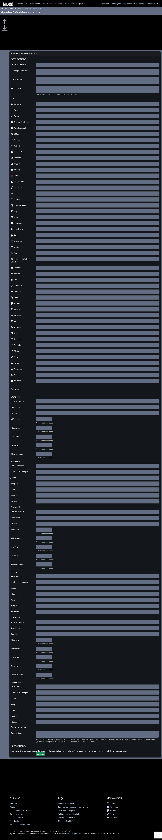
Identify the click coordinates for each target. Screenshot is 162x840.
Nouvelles (58, 4)
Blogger (16, 163)
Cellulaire (14, 445)
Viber (13, 489)
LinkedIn (17, 268)
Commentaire (16, 733)
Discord (16, 199)
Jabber (13, 477)
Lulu (15, 279)
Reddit (16, 321)
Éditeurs (18, 8)
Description (17, 79)
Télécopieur (15, 428)
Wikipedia (17, 369)
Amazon (16, 140)
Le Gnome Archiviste (45, 831)
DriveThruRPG (19, 205)
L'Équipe (13, 807)
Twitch (16, 357)
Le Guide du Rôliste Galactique (20, 260)
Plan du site (14, 821)
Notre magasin (77, 4)
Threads (17, 345)
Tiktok (16, 351)
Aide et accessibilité (66, 803)
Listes (37, 4)
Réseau (142, 3)
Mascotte (151, 4)
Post (19, 315)
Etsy (15, 211)
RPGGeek (17, 327)
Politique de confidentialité (69, 814)
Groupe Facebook (21, 122)
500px (16, 134)
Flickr (15, 217)
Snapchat (17, 339)
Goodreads (18, 223)
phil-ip (25, 834)
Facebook (113, 807)
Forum (16, 116)
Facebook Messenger (19, 471)
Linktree (16, 274)
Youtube (17, 381)
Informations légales (66, 810)
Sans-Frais (15, 436)
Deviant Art (18, 187)
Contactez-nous (130, 4)
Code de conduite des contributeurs (73, 807)
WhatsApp (15, 501)
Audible (16, 146)
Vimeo (16, 363)
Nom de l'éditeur (19, 65)
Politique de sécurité (66, 817)
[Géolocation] (157, 3)
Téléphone (15, 419)
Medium (17, 291)
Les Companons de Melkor (21, 810)
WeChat (14, 495)
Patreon (16, 303)
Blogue (16, 110)
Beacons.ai (17, 152)
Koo (15, 253)
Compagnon (116, 4)
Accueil (20, 4)
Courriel (14, 413)
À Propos (13, 803)
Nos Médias (47, 4)
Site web (17, 104)
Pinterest (17, 309)
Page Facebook (19, 128)
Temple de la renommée (20, 824)
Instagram (17, 241)
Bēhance (17, 158)
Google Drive (19, 229)
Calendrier (29, 4)
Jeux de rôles (16, 88)
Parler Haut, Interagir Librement (72, 834)
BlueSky (16, 169)
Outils (66, 4)
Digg (15, 193)
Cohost (16, 175)
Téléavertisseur (17, 454)
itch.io (16, 247)
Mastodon (17, 285)
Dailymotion (18, 181)
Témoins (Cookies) (65, 821)
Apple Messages (17, 466)
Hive (15, 235)
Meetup (16, 297)
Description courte (20, 71)
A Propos (105, 4)
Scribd (16, 333)
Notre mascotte (16, 817)
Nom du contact (17, 401)
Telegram (14, 483)
